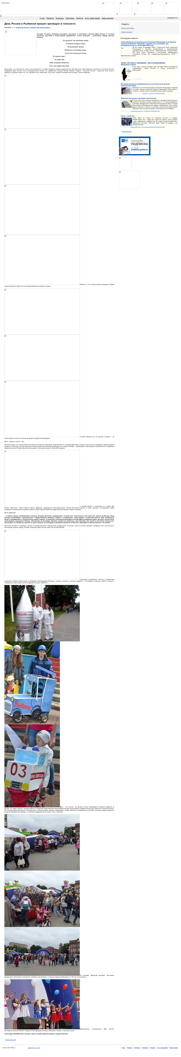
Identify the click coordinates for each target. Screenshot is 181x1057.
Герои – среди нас (127, 116)
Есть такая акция (92, 18)
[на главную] (6, 3)
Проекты (50, 18)
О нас (42, 18)
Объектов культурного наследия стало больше (138, 98)
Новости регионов (126, 32)
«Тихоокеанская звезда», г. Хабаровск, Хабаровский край (145, 111)
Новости (79, 18)
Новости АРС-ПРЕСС (127, 28)
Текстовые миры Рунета (101, 1051)
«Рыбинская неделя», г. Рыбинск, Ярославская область (33, 27)
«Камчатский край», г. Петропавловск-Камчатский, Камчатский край (148, 127)
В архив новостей (10, 1040)
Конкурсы (60, 18)
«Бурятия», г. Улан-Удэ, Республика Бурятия (153, 93)
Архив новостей (126, 131)
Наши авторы (107, 18)
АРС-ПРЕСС (77, 1051)
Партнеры (70, 18)
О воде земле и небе (87, 1051)
